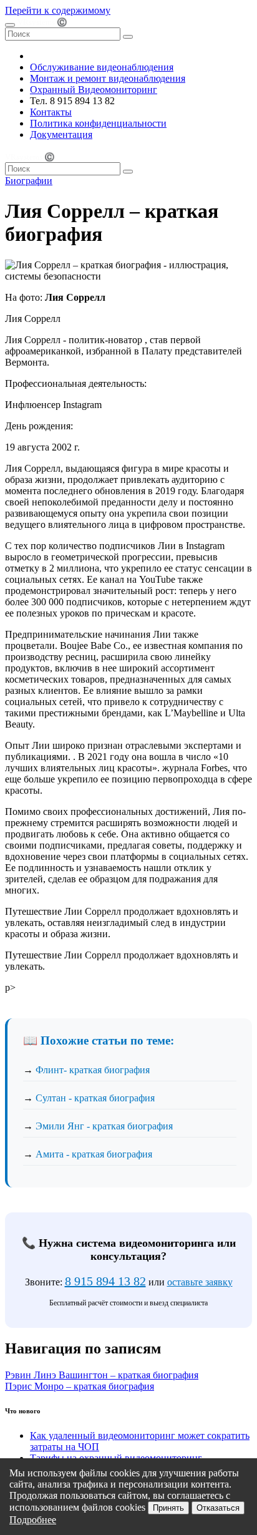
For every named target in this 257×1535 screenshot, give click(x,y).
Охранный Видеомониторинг (93, 89)
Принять (168, 1508)
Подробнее (32, 1519)
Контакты (51, 112)
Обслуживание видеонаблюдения (101, 67)
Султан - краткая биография (95, 1098)
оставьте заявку (200, 1282)
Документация (61, 134)
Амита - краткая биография (94, 1154)
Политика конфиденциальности (98, 123)
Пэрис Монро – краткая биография (79, 1386)
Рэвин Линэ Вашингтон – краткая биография (101, 1375)
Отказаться (218, 1508)
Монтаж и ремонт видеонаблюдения (107, 78)
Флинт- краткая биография (93, 1070)
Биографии (28, 180)
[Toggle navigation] (10, 25)
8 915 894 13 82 (105, 1281)
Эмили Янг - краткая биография (104, 1126)
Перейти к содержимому (57, 10)
